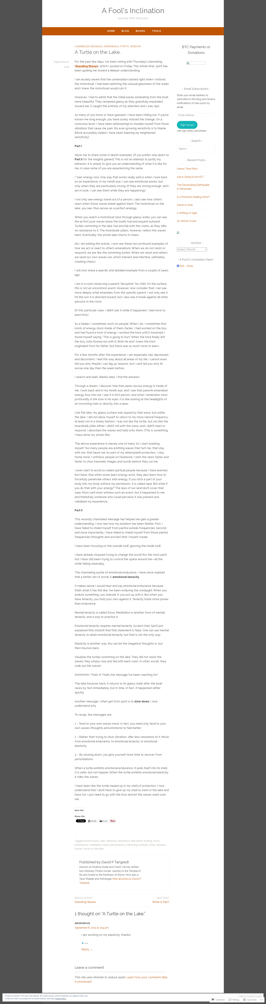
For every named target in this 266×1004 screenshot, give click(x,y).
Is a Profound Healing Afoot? (193, 196)
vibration (161, 844)
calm (103, 840)
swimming (132, 844)
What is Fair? (160, 900)
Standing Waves (85, 900)
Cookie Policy (60, 999)
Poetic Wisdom (130, 46)
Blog (125, 31)
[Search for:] (196, 148)
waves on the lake (93, 848)
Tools (156, 31)
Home (111, 31)
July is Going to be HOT (190, 176)
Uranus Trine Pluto (187, 168)
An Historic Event (186, 221)
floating (147, 840)
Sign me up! (187, 124)
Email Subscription (196, 88)
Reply (85, 949)
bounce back (91, 840)
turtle (152, 844)
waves (78, 848)
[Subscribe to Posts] (178, 266)
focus (156, 840)
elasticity (112, 840)
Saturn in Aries (185, 204)
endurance (124, 840)
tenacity (143, 844)
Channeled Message (88, 46)
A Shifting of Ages (187, 213)
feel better (136, 840)
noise (106, 844)
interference (81, 844)
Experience (111, 46)
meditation (95, 844)
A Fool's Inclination (133, 10)
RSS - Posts (186, 266)
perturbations (117, 844)
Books (140, 31)
